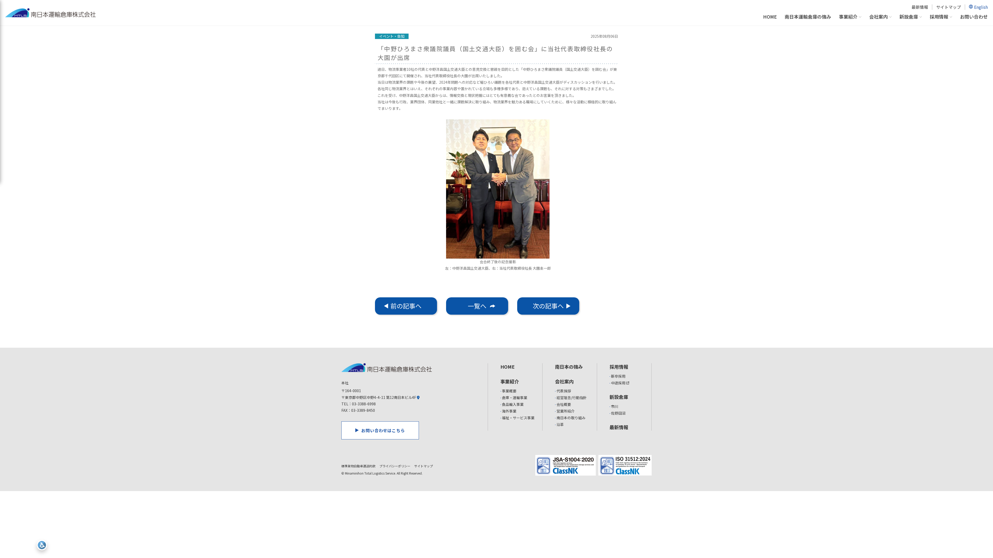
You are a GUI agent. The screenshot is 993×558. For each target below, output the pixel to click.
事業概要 (509, 390)
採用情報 (939, 17)
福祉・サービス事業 (518, 417)
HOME (770, 16)
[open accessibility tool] (42, 545)
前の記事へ (406, 305)
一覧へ (477, 305)
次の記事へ (548, 305)
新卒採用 (618, 376)
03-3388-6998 (364, 403)
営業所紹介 (565, 411)
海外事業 (509, 411)
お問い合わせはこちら (383, 430)
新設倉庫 (908, 17)
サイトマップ (948, 7)
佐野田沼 (618, 413)
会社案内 (878, 17)
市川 (614, 406)
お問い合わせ (974, 16)
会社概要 (563, 404)
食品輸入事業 (513, 404)
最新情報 (920, 7)
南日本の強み (569, 366)
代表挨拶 (563, 390)
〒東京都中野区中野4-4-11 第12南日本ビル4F (379, 397)
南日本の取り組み (570, 417)
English (981, 7)
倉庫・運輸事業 (514, 397)
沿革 (560, 424)
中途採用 (618, 382)
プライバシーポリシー (394, 466)
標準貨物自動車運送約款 (358, 466)
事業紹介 (848, 17)
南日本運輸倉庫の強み (808, 16)
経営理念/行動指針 (571, 397)
